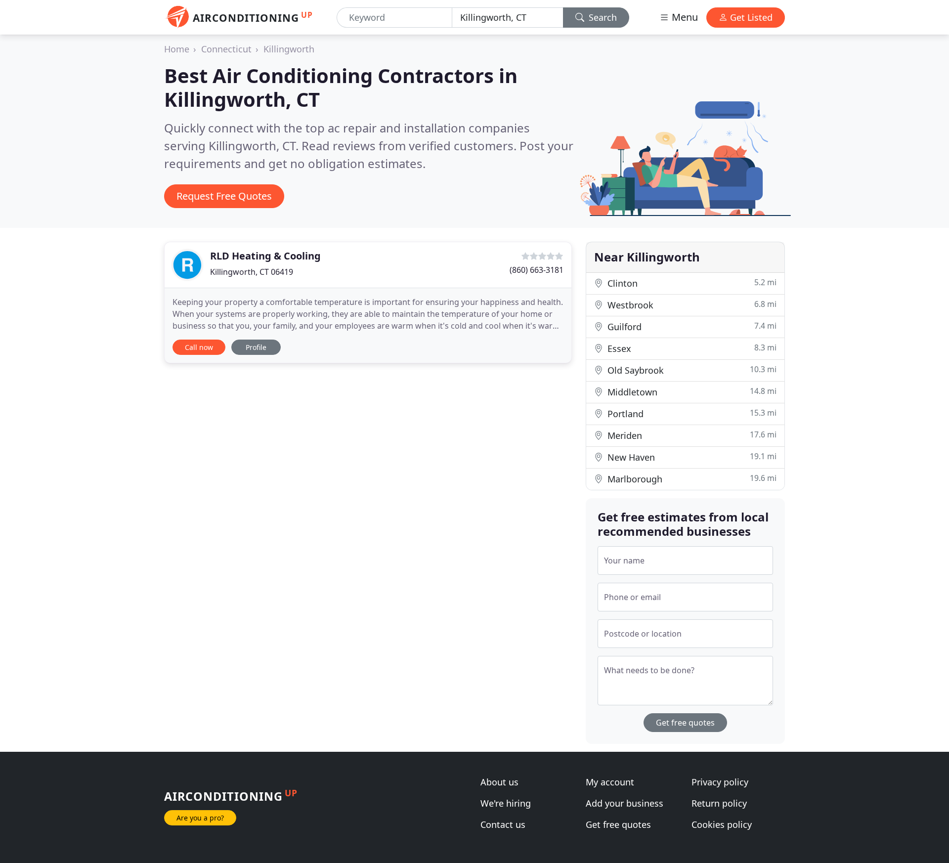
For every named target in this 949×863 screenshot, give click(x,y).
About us (499, 782)
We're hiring (505, 803)
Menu (683, 17)
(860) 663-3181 (536, 269)
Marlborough (690, 479)
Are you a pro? (200, 817)
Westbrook (690, 305)
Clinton (690, 283)
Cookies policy (721, 824)
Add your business (624, 803)
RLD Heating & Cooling (265, 255)
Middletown (690, 392)
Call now (199, 347)
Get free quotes (685, 722)
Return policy (719, 803)
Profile (256, 347)
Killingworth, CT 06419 (251, 271)
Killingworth (288, 49)
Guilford (690, 326)
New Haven (690, 457)
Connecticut (226, 49)
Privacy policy (719, 782)
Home (176, 49)
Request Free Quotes (224, 196)
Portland (690, 413)
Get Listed (750, 17)
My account (610, 782)
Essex (690, 348)
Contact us (502, 824)
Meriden (690, 435)
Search (601, 17)
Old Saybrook (690, 370)
